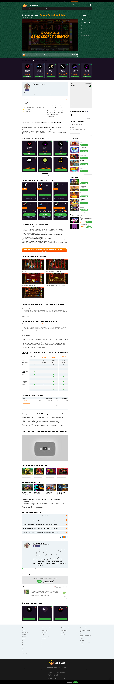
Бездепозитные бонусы (27, 648)
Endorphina (82, 180)
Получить (29, 195)
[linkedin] (33, 546)
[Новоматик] (90, 86)
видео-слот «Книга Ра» (42, 85)
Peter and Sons (82, 161)
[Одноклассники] (64, 537)
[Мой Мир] (62, 537)
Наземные (43, 640)
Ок (75, 682)
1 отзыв (83, 16)
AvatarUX (81, 142)
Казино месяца (44, 642)
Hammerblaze (82, 192)
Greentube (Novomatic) (26, 477)
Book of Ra (41, 323)
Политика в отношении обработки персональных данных (85, 635)
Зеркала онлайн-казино (27, 646)
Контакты (82, 640)
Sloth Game (82, 179)
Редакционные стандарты (85, 642)
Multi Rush (82, 167)
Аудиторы (43, 648)
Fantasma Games (60, 494)
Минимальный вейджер (59, 208)
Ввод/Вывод (43, 632)
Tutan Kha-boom (83, 199)
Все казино (45, 174)
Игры (30, 8)
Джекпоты (24, 636)
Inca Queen (44, 357)
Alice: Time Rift (83, 205)
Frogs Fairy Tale (26, 405)
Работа (62, 632)
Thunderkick (82, 187)
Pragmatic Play (82, 148)
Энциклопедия (25, 653)
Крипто (42, 634)
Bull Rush (25, 400)
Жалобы (48, 8)
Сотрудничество (64, 630)
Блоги (42, 653)
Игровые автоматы (26, 640)
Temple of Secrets (26, 403)
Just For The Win (25, 494)
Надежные (24, 638)
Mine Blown (53, 357)
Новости (55, 8)
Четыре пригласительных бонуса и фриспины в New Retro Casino (86, 218)
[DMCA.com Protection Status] (56, 675)
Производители (44, 630)
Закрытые (24, 634)
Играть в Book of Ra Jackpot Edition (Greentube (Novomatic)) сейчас (44, 250)
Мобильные (43, 651)
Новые (23, 630)
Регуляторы (43, 646)
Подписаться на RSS (60, 678)
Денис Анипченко (28, 92)
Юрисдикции (44, 644)
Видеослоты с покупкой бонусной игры (78, 129)
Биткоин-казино (25, 651)
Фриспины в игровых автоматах (76, 131)
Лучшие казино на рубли (27, 644)
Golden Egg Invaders (63, 357)
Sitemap (82, 644)
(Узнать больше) (69, 682)
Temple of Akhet (83, 186)
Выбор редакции (41, 208)
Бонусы (36, 8)
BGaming (81, 168)
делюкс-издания (36, 91)
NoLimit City (48, 493)
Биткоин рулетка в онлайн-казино (77, 124)
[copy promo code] (29, 74)
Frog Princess (25, 408)
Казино (25, 8)
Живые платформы (45, 636)
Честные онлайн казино (27, 642)
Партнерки (63, 634)
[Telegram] (65, 537)
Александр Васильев (35, 568)
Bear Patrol (82, 160)
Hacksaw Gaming (37, 493)
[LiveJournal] (60, 537)
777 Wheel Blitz (83, 147)
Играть (27, 76)
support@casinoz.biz (74, 1)
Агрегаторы (43, 638)
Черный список (25, 632)
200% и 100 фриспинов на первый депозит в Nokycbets (85, 225)
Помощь (82, 638)
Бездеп (24, 188)
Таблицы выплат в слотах (75, 132)
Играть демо (85, 144)
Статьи (42, 8)
